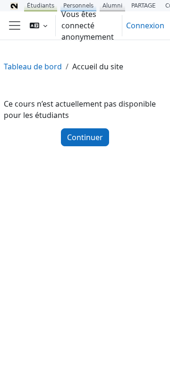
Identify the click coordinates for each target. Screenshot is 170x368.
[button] (38, 25)
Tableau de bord (33, 66)
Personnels (78, 5)
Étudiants (40, 5)
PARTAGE (143, 5)
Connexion (145, 25)
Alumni (112, 5)
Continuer (85, 137)
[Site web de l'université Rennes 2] (14, 5)
